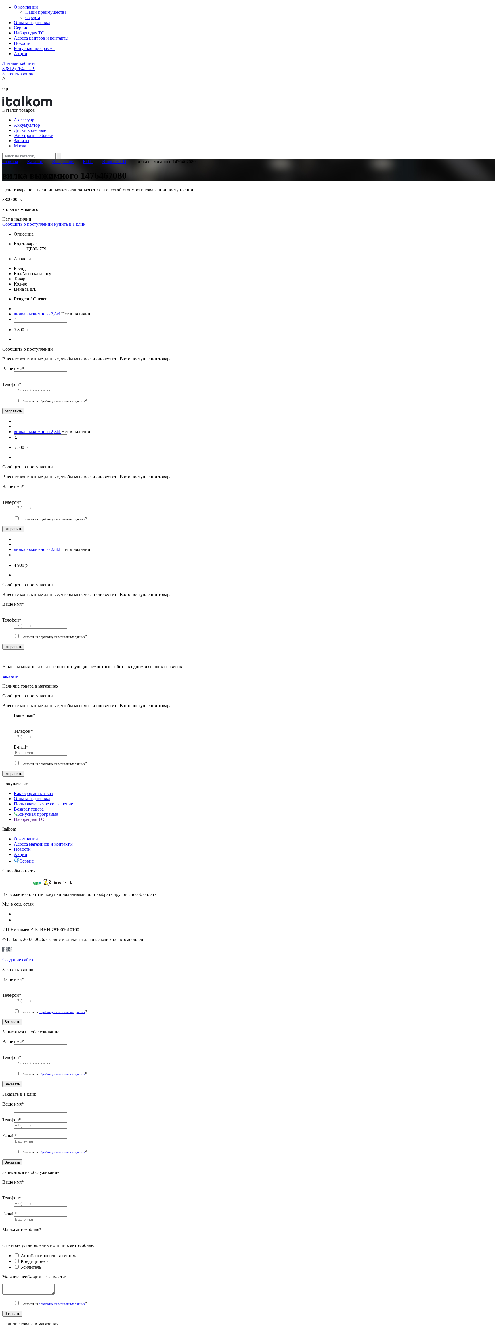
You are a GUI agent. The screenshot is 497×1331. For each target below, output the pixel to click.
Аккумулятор (27, 125)
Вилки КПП (114, 161)
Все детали (63, 161)
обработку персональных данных (62, 1012)
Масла (20, 145)
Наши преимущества (45, 12)
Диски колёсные (30, 130)
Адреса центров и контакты (41, 38)
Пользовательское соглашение (43, 803)
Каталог (35, 161)
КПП (88, 161)
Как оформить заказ (33, 793)
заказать (10, 676)
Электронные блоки (33, 135)
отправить (13, 411)
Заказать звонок (17, 73)
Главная (10, 161)
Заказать (12, 1022)
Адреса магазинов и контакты (43, 844)
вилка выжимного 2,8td (37, 313)
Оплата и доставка (32, 22)
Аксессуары (25, 119)
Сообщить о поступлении (27, 224)
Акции (20, 53)
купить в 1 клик (69, 224)
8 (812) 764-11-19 (18, 68)
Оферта (32, 17)
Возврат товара (29, 809)
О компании (26, 7)
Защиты (21, 140)
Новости (22, 43)
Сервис (21, 27)
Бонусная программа (34, 48)
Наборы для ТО (29, 32)
